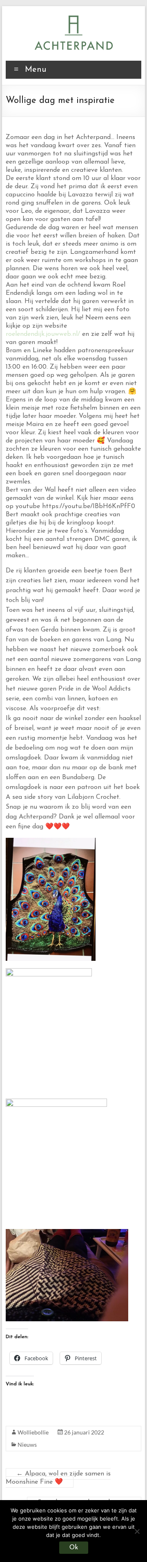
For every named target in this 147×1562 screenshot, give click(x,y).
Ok (73, 1547)
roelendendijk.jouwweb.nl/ (43, 334)
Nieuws (27, 1444)
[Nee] (137, 1531)
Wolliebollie (33, 1432)
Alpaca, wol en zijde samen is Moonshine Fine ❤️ (58, 1478)
